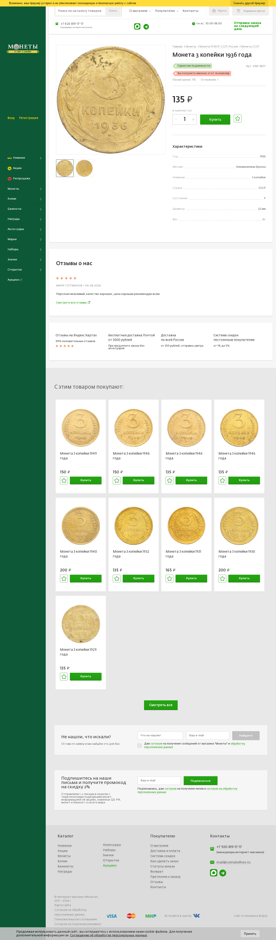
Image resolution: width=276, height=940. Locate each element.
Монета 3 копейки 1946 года (131, 456)
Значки (108, 855)
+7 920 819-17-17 (72, 23)
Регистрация (28, 118)
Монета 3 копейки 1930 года (236, 554)
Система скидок (162, 856)
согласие (157, 744)
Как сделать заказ (164, 861)
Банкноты (65, 866)
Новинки (65, 845)
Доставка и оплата (165, 850)
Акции (62, 850)
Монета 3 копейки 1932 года (131, 554)
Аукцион (109, 865)
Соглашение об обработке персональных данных (108, 935)
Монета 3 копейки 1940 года (78, 554)
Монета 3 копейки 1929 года (78, 652)
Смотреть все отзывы (71, 302)
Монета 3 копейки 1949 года (78, 456)
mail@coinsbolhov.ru (233, 862)
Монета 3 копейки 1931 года (183, 554)
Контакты (190, 11)
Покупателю (165, 11)
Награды (65, 871)
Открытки (111, 860)
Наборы (109, 850)
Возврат (156, 871)
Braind (263, 916)
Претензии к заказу (165, 876)
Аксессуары (112, 844)
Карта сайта (62, 905)
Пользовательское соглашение (75, 919)
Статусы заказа (162, 866)
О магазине (138, 11)
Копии (62, 861)
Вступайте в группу (178, 916)
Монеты (64, 856)
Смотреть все (160, 705)
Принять (250, 933)
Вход (11, 118)
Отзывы (156, 882)
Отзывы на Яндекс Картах (76, 335)
